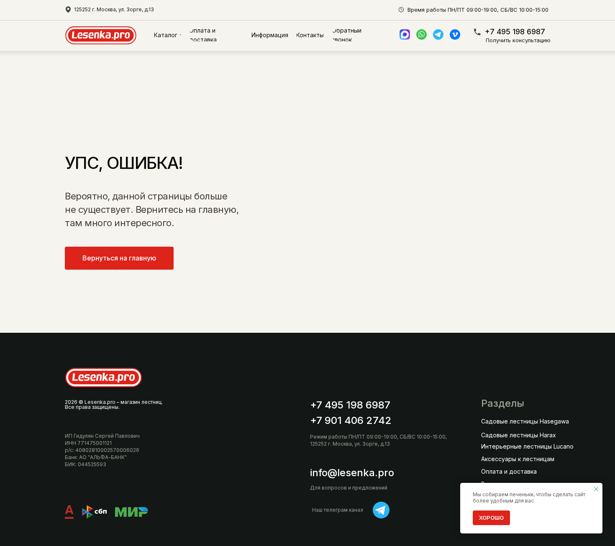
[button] (520, 40)
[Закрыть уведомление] (596, 489)
